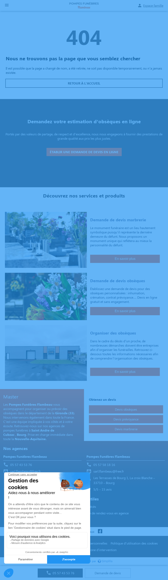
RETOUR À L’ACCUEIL (84, 83)
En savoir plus (125, 258)
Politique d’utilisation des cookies (134, 543)
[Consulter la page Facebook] (100, 531)
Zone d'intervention (103, 550)
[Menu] (6, 5)
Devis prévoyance (126, 419)
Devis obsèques (126, 409)
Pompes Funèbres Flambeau (25, 456)
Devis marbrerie (126, 429)
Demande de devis (108, 573)
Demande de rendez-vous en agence (103, 513)
